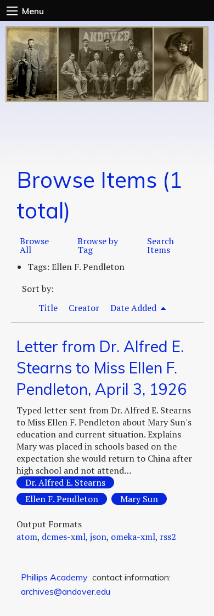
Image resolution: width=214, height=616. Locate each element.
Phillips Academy (54, 577)
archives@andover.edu (65, 591)
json (98, 537)
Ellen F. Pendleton (61, 499)
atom (26, 537)
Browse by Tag (97, 245)
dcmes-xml (64, 537)
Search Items (160, 245)
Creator (84, 308)
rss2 (168, 537)
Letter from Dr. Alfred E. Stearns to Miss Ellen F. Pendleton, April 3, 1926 (101, 368)
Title (48, 308)
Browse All (34, 245)
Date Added (134, 308)
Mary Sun (139, 499)
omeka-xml (133, 537)
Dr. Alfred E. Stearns (65, 482)
